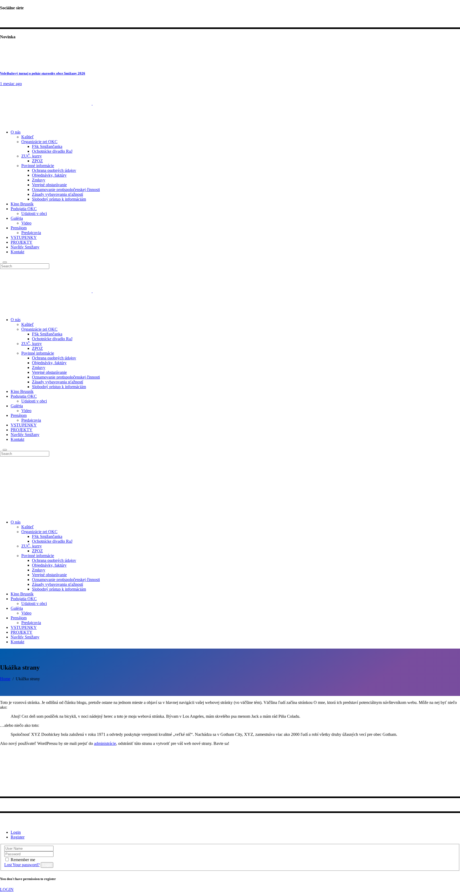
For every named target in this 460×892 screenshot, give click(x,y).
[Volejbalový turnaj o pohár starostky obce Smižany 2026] (10, 63)
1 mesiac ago (11, 83)
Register (17, 837)
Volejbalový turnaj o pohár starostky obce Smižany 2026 (42, 73)
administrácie (105, 743)
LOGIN (7, 889)
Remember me (23, 859)
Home (5, 679)
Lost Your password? (22, 864)
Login (16, 832)
